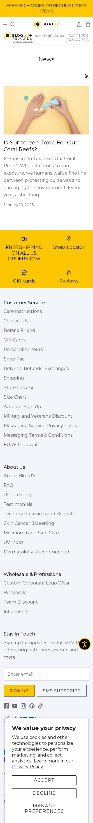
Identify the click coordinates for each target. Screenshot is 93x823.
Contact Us (16, 321)
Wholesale (15, 592)
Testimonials (18, 504)
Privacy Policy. (28, 766)
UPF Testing (17, 494)
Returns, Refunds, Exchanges (36, 368)
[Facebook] (6, 706)
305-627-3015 (78, 40)
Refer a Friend (19, 330)
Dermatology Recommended (36, 552)
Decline (44, 793)
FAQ (8, 485)
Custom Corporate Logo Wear (37, 583)
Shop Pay (14, 359)
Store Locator (19, 387)
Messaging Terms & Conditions (38, 435)
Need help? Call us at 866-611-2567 (61, 36)
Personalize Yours (23, 349)
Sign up (19, 690)
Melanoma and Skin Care (31, 533)
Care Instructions (23, 311)
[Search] (15, 24)
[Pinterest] (32, 706)
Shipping (14, 378)
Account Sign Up (22, 406)
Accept (44, 780)
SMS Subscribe (62, 690)
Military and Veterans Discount (38, 416)
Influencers (16, 611)
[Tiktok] (40, 706)
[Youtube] (14, 706)
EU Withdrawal (20, 444)
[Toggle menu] (5, 24)
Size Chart (15, 397)
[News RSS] (86, 75)
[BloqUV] (46, 24)
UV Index (14, 542)
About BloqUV (19, 475)
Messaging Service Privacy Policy (41, 425)
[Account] (78, 24)
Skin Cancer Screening (29, 523)
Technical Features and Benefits (39, 513)
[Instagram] (23, 706)
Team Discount (21, 602)
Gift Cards (15, 340)
